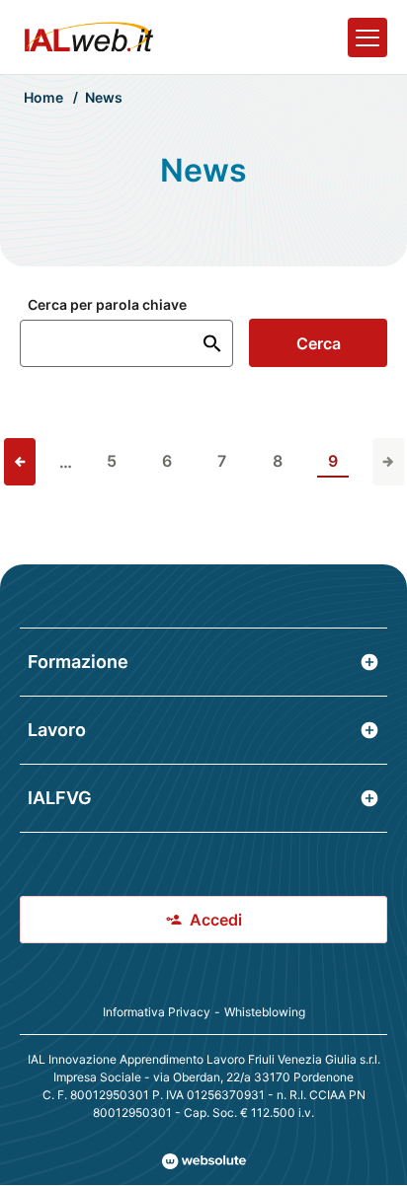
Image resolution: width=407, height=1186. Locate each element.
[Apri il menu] (367, 37)
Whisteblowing (264, 1011)
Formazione (78, 661)
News (103, 97)
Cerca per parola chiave (107, 305)
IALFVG (60, 797)
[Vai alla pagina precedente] (20, 461)
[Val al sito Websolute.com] (204, 1161)
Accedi (216, 919)
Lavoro (57, 729)
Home (43, 97)
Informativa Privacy (156, 1011)
